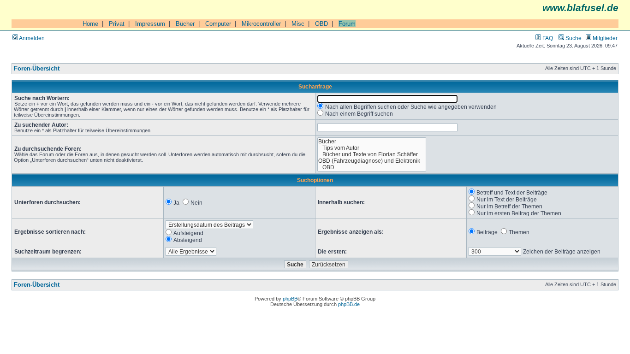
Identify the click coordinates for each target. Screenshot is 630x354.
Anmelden (31, 38)
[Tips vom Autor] (372, 148)
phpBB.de (349, 304)
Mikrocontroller (261, 23)
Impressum (150, 23)
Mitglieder (604, 38)
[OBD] (372, 167)
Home (90, 23)
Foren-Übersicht (36, 68)
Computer (218, 23)
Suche (573, 38)
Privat (117, 23)
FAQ (547, 38)
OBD (321, 23)
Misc (297, 23)
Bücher (185, 23)
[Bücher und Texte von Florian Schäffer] (372, 154)
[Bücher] (372, 141)
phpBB (290, 298)
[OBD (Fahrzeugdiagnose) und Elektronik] (372, 161)
